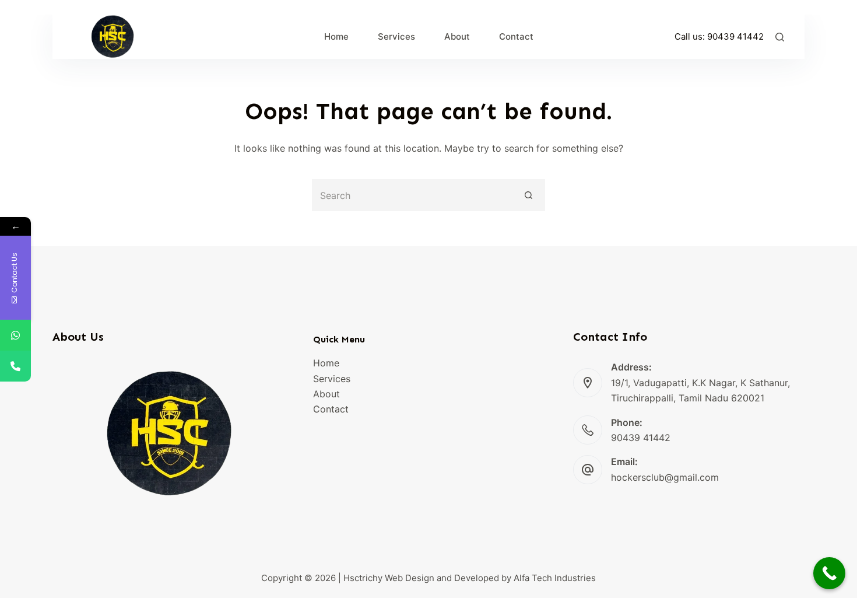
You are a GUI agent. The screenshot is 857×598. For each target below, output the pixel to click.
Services (331, 378)
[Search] (779, 37)
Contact (331, 409)
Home (326, 363)
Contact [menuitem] (516, 36)
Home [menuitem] (336, 36)
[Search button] (529, 195)
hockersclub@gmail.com (665, 477)
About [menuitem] (457, 36)
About (326, 394)
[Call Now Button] (829, 573)
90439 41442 (735, 36)
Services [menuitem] (396, 36)
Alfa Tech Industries (555, 577)
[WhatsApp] (15, 335)
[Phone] (15, 366)
